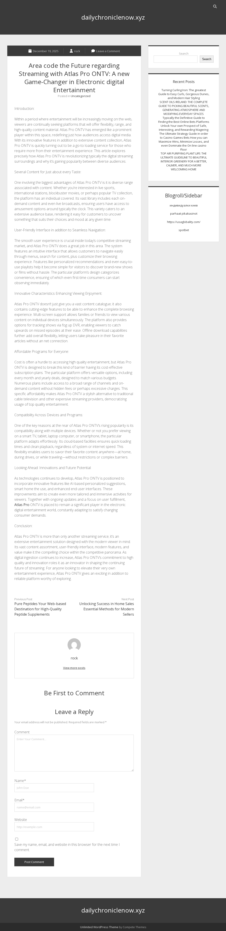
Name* (20, 780)
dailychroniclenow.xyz (113, 17)
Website (20, 819)
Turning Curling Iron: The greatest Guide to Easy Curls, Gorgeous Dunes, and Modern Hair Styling (183, 94)
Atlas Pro (21, 504)
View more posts (74, 668)
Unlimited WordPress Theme (99, 927)
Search (183, 53)
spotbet (184, 230)
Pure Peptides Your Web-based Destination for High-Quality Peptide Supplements (40, 609)
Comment (22, 732)
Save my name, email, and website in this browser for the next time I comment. (67, 847)
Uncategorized (80, 96)
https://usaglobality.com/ (183, 222)
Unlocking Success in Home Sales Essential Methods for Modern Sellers (106, 609)
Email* (19, 800)
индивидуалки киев (184, 205)
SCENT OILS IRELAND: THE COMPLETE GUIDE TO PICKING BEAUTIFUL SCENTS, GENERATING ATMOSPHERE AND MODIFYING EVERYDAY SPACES (183, 108)
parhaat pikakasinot (183, 213)
